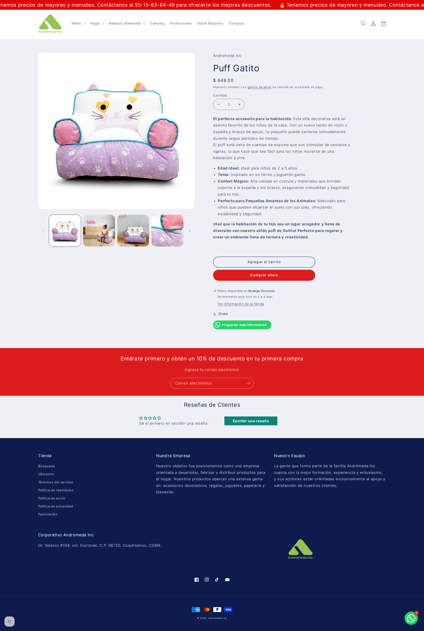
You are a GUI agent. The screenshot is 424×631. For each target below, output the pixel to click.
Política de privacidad (55, 506)
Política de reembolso (56, 490)
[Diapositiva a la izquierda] (43, 230)
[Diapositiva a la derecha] (190, 230)
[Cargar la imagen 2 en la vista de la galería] (99, 231)
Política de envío (51, 498)
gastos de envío (259, 87)
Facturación (48, 514)
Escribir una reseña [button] (251, 421)
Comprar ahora (264, 275)
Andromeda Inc (217, 618)
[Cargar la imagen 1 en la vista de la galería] (65, 231)
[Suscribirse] (248, 383)
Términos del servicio (55, 482)
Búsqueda (46, 466)
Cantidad (220, 95)
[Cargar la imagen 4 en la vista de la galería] (167, 231)
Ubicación (46, 474)
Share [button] (223, 314)
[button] (78, 23)
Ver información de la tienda (241, 304)
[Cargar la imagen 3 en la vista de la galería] (133, 231)
